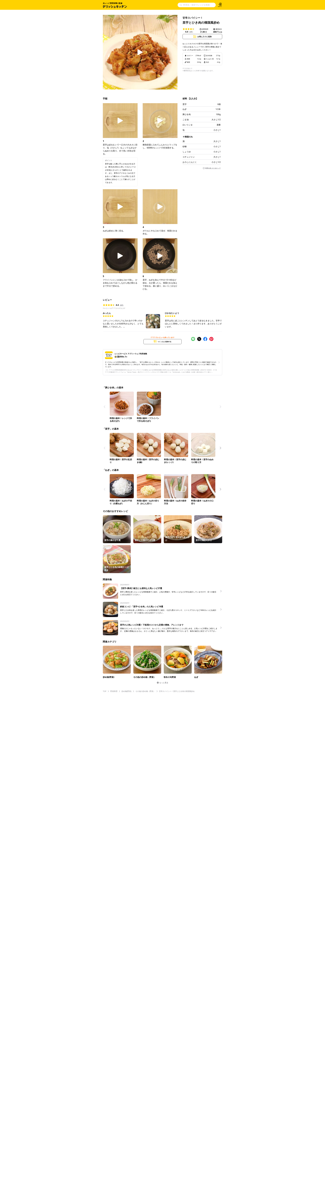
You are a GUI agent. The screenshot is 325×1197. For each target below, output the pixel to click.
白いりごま (188, 125)
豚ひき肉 (187, 114)
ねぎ (185, 109)
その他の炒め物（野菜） (145, 691)
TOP (104, 691)
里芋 (185, 104)
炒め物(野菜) (126, 691)
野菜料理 (113, 691)
